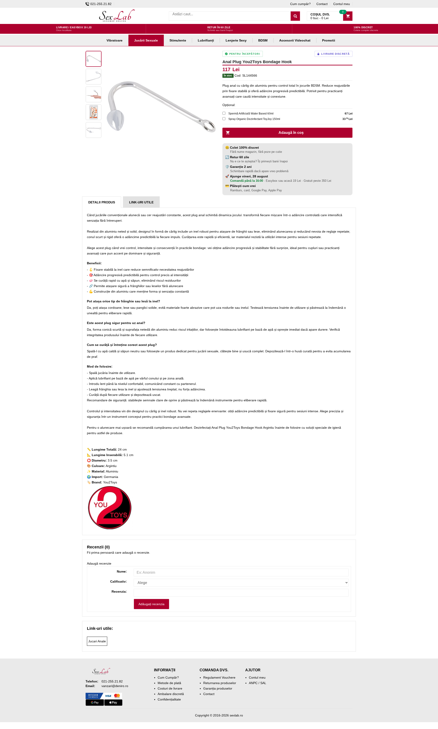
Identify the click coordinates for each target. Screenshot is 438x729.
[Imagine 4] (94, 112)
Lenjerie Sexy (236, 40)
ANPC (253, 683)
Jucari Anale (97, 641)
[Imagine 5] (94, 130)
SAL (263, 683)
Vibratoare (115, 40)
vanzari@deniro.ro (115, 686)
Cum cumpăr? (300, 4)
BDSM (263, 40)
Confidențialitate (169, 699)
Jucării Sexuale (146, 40)
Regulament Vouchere (219, 677)
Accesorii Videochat (294, 40)
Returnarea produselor (219, 683)
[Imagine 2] (94, 77)
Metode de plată (169, 683)
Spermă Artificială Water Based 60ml (251, 113)
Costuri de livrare (170, 688)
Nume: (122, 571)
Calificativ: (118, 581)
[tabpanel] (160, 107)
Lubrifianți (206, 40)
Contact (322, 4)
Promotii (328, 40)
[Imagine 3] (94, 94)
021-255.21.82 (101, 4)
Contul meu (341, 4)
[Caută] (295, 16)
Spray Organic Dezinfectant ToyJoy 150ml (254, 119)
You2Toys (110, 482)
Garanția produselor (217, 688)
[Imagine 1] (94, 59)
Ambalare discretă (171, 694)
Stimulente (177, 40)
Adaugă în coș (291, 133)
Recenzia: (119, 591)
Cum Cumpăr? (168, 677)
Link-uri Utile (141, 202)
